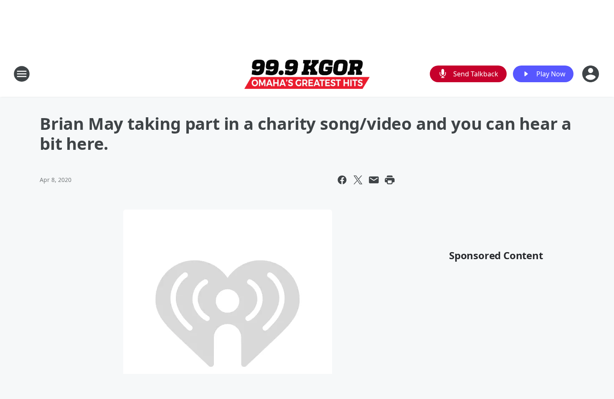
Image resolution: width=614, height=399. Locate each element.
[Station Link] (307, 74)
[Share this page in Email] (374, 180)
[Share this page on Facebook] (342, 180)
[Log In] (591, 74)
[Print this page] (390, 180)
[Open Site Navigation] (21, 74)
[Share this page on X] (358, 180)
